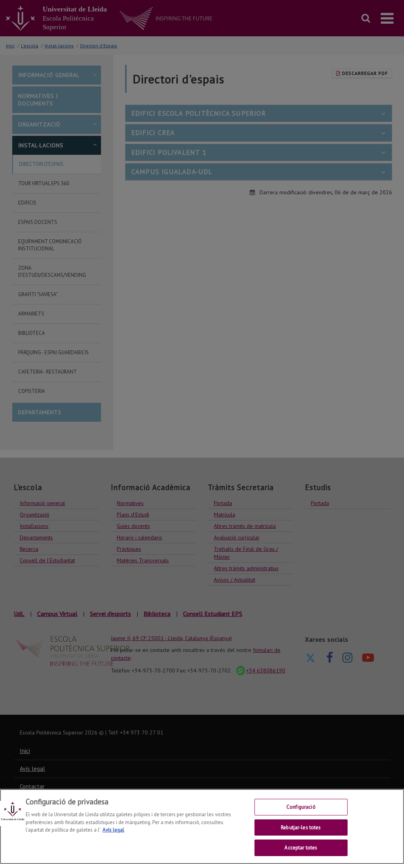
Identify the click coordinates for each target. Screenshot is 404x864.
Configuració (301, 807)
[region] (202, 826)
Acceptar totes (300, 847)
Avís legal (113, 829)
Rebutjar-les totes (301, 827)
